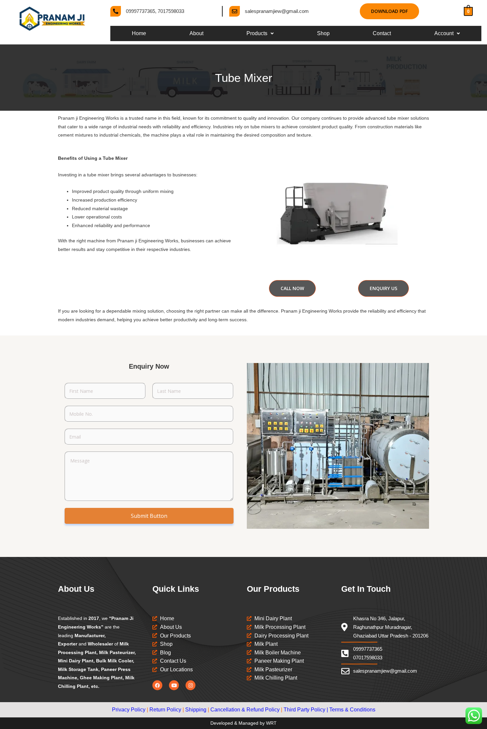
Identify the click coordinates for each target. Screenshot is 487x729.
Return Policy (165, 709)
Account (444, 33)
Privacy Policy (128, 709)
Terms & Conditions (352, 709)
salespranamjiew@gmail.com (277, 11)
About (196, 33)
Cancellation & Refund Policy (245, 709)
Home (139, 33)
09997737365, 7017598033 (155, 11)
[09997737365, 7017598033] (115, 11)
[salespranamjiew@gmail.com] (234, 11)
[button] (260, 33)
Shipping (195, 709)
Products (256, 33)
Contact (382, 33)
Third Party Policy (304, 709)
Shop (323, 33)
